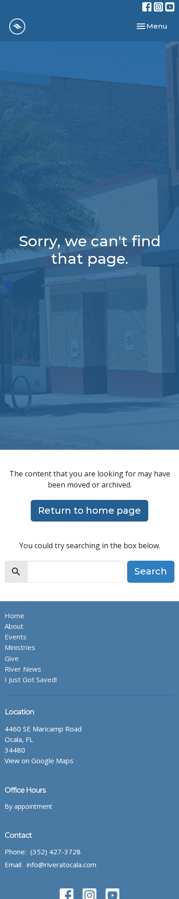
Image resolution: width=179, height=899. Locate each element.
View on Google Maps (39, 760)
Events (16, 636)
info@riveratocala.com (61, 864)
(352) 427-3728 (55, 851)
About (14, 626)
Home (14, 615)
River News (23, 668)
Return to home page (89, 510)
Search (150, 571)
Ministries (20, 647)
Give (12, 658)
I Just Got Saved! (31, 679)
